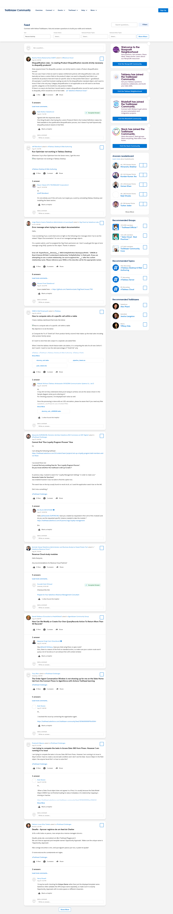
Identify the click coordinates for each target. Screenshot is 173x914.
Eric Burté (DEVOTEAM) (45, 510)
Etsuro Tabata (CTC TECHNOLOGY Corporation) (53, 185)
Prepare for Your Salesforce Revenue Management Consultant (58, 595)
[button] (130, 64)
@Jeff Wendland (42, 193)
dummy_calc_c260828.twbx (51, 411)
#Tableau (57, 311)
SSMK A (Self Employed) (40, 311)
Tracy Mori (35, 673)
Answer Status (57, 32)
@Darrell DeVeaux (46, 647)
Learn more (116, 159)
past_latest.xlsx (42, 366)
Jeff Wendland (37, 146)
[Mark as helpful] (39, 417)
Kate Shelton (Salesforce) (45, 112)
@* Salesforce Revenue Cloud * (76, 91)
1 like (38, 95)
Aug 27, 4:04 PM (36, 439)
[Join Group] (145, 226)
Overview (39, 10)
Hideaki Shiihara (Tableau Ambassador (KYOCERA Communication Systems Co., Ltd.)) (65, 383)
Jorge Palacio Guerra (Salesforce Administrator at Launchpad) (52, 222)
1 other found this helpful (50, 417)
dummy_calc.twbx (43, 360)
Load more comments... (40, 106)
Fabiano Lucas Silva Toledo (41, 824)
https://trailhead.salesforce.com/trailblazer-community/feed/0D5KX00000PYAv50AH (66, 721)
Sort (25, 32)
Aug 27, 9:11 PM (36, 745)
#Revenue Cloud (67, 58)
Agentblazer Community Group (78, 616)
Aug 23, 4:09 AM (36, 313)
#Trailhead (43, 353)
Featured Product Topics (88, 32)
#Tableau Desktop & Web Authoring (60, 146)
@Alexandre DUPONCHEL (50, 516)
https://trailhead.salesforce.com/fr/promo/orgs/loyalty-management (61, 520)
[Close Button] (149, 43)
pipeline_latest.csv (79, 360)
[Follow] (141, 165)
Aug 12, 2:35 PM (36, 60)
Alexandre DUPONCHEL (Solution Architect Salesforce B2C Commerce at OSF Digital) (60, 435)
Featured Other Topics (116, 32)
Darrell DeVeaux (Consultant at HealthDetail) (47, 616)
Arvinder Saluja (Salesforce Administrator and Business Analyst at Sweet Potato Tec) (60, 547)
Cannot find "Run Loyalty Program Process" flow (52, 442)
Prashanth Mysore (38, 743)
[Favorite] (102, 58)
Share (59, 95)
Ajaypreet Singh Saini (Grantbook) (48, 641)
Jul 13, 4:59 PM (36, 224)
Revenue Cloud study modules (45, 554)
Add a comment (42, 135)
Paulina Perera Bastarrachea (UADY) (44, 58)
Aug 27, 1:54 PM (36, 149)
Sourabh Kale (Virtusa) (44, 584)
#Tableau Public (78, 353)
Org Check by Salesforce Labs (89, 222)
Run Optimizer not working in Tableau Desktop (52, 151)
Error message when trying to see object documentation (56, 227)
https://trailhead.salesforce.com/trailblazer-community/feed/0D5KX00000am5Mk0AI (67, 800)
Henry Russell (41, 878)
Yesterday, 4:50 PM (37, 676)
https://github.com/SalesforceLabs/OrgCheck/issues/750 (72, 289)
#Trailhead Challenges (39, 437)
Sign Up (163, 10)
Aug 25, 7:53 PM (36, 551)
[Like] (34, 95)
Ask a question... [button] (38, 48)
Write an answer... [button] (44, 138)
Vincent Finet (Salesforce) (45, 283)
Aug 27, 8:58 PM (36, 619)
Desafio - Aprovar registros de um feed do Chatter (53, 829)
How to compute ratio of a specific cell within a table (54, 316)
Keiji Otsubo (41, 706)
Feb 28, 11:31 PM (36, 826)
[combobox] (37, 35)
